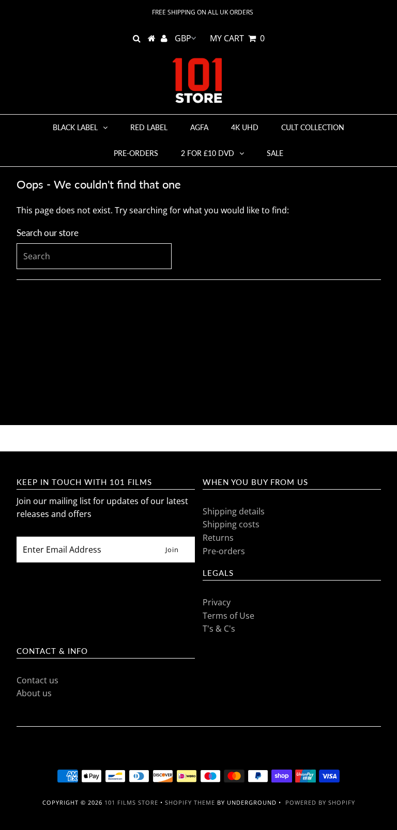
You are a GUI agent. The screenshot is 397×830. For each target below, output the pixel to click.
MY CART (237, 38)
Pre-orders (136, 153)
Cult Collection (312, 127)
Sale (275, 153)
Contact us (37, 680)
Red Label (148, 127)
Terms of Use (228, 615)
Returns (218, 537)
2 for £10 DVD (207, 153)
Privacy (217, 602)
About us (34, 693)
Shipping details (234, 511)
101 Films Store (131, 802)
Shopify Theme (190, 802)
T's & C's (219, 628)
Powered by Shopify (320, 802)
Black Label (75, 127)
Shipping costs (231, 524)
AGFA (199, 127)
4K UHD (244, 127)
